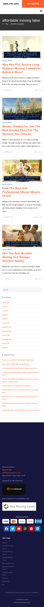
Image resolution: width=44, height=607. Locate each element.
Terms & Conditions (31, 593)
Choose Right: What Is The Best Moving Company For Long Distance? (21, 410)
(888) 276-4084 (7, 470)
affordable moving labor (17, 24)
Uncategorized (7, 60)
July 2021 (4, 306)
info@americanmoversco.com (11, 473)
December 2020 (6, 327)
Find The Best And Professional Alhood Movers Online (21, 192)
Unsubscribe (10, 593)
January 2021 (6, 323)
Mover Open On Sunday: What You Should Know (15, 364)
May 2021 (5, 315)
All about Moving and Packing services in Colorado (16, 386)
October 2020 (6, 335)
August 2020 (5, 343)
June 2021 (5, 311)
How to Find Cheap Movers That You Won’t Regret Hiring (18, 360)
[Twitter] (13, 528)
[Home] (3, 24)
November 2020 (6, 331)
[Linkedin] (37, 528)
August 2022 (5, 302)
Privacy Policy (19, 593)
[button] (41, 11)
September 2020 (7, 339)
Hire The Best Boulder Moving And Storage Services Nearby (17, 257)
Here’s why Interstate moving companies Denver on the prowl (19, 368)
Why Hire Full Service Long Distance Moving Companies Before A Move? (21, 68)
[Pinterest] (31, 528)
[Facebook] (6, 528)
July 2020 (5, 347)
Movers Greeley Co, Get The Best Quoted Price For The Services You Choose (21, 130)
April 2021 (5, 319)
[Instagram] (25, 528)
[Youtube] (19, 528)
